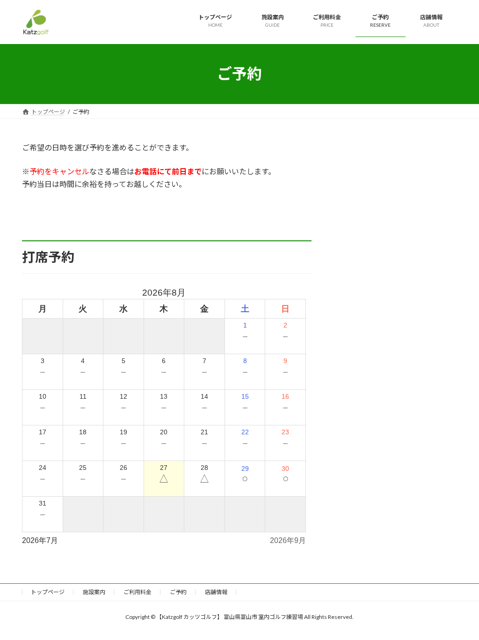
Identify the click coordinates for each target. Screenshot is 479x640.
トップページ (48, 591)
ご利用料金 (137, 591)
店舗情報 (216, 591)
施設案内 (94, 591)
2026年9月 (288, 540)
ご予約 (178, 591)
